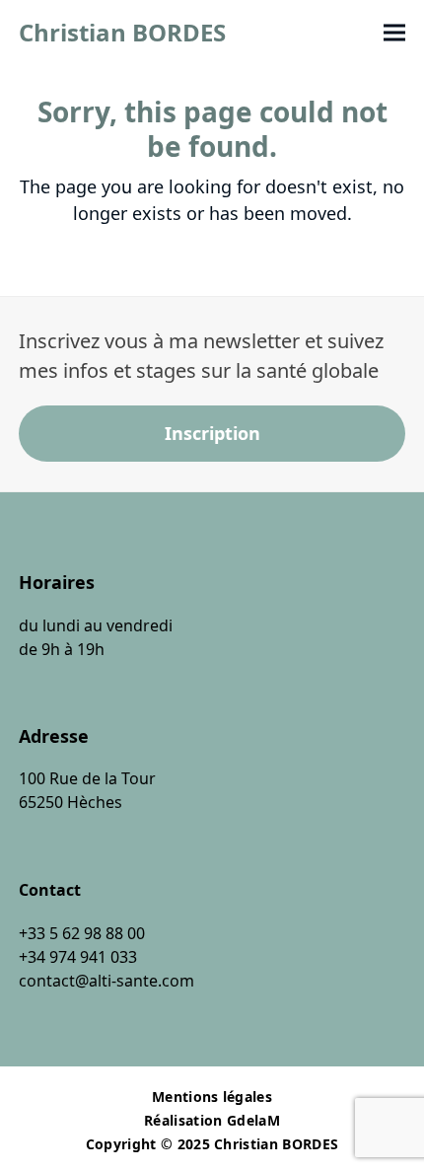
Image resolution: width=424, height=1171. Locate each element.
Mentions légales (212, 1096)
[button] (394, 33)
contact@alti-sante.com (106, 980)
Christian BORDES (122, 32)
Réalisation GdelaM (212, 1120)
